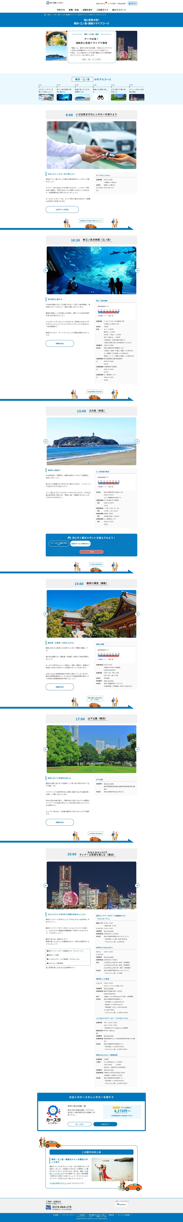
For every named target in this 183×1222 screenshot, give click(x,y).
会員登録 (122, 3)
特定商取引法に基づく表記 (97, 1215)
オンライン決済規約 (124, 1215)
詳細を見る (60, 343)
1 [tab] (89, 635)
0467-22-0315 (109, 681)
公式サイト (118, 1028)
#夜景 (83, 59)
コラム (91, 1216)
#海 (89, 59)
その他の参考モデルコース (59, 1183)
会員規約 (82, 1215)
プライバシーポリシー (69, 1215)
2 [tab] (91, 635)
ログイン (133, 3)
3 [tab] (93, 635)
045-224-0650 (109, 957)
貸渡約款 (111, 1215)
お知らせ (101, 3)
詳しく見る (80, 1124)
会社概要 (55, 1215)
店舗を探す (105, 1124)
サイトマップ (81, 1216)
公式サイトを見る (62, 209)
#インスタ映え (97, 59)
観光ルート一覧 (101, 1216)
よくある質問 (112, 3)
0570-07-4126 (109, 1070)
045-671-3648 (109, 784)
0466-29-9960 (109, 345)
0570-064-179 (109, 188)
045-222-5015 (109, 931)
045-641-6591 (109, 1036)
